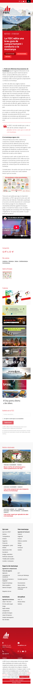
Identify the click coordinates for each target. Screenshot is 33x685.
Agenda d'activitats (8, 599)
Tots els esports (7, 571)
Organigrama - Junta (7, 545)
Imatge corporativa (7, 554)
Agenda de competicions (9, 568)
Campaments (5, 610)
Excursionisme (10, 54)
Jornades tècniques (7, 613)
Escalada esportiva (22, 579)
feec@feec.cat (22, 645)
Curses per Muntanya (23, 575)
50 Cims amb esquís (7, 604)
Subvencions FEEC (7, 550)
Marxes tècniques (7, 587)
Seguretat (20, 536)
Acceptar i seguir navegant (16, 679)
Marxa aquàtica (6, 585)
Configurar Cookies (24, 677)
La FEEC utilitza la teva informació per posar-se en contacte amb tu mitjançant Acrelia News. (14, 427)
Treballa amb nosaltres (8, 559)
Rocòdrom (5, 552)
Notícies (7, 34)
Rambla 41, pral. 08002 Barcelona (6, 646)
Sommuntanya (6, 263)
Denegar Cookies (16, 682)
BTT (19, 573)
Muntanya (11, 261)
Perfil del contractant (7, 556)
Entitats (4, 547)
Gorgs (4, 606)
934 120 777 (5, 654)
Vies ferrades (5, 619)
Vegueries (4, 541)
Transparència (6, 536)
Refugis (20, 545)
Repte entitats (6, 608)
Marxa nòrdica (21, 585)
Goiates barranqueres (8, 617)
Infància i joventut (22, 541)
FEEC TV (20, 599)
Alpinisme (4, 573)
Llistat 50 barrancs (7, 615)
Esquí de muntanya (7, 583)
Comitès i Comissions (8, 561)
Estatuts (4, 538)
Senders (20, 550)
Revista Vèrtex (21, 601)
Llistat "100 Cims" (7, 601)
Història (4, 534)
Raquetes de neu (6, 591)
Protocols (4, 543)
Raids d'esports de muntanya (22, 588)
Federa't (20, 534)
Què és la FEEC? (6, 532)
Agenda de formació (24, 532)
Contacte (20, 658)
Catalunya (5, 261)
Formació (20, 547)
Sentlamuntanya (23, 261)
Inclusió (20, 538)
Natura (8, 56)
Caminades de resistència (6, 576)
